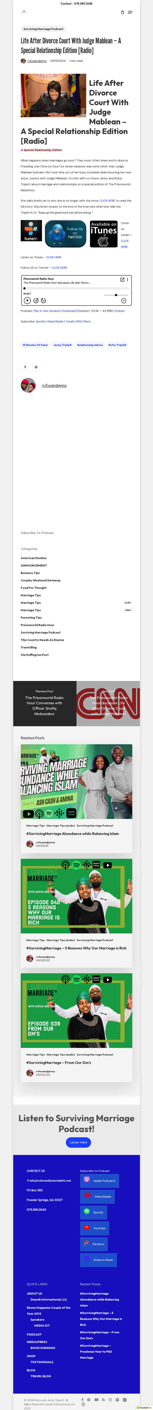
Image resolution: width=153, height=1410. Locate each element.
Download (69, 311)
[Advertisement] (36, 461)
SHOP (31, 1356)
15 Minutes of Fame (35, 345)
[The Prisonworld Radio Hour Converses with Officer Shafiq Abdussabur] (44, 703)
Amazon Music (103, 1260)
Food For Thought (34, 588)
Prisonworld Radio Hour (37, 625)
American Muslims (34, 558)
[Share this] (25, 367)
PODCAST (34, 1334)
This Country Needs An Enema (42, 640)
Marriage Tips (31, 595)
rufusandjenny (37, 61)
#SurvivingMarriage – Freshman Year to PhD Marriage (96, 1351)
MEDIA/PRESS (37, 1342)
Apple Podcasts (104, 1181)
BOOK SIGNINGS (43, 1348)
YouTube (99, 1228)
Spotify (41, 321)
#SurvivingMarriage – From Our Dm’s (99, 1335)
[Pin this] (36, 367)
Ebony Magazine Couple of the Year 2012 (49, 1310)
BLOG (31, 1370)
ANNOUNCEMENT (34, 565)
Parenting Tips (31, 617)
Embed (119, 311)
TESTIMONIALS (42, 1362)
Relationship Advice (90, 345)
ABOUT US (34, 1293)
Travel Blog (29, 647)
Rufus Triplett (117, 345)
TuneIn (69, 321)
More (87, 321)
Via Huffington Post (35, 655)
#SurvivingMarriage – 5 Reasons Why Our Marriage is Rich (101, 1319)
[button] (130, 12)
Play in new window (47, 311)
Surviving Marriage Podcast (43, 29)
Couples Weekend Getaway (41, 580)
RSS (79, 321)
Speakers (37, 1319)
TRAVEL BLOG (41, 1376)
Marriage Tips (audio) (61, 825)
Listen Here (78, 1142)
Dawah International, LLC (49, 1299)
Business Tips (30, 573)
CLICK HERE (107, 201)
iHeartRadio (55, 321)
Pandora (98, 1244)
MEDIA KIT (42, 1325)
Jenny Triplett (63, 345)
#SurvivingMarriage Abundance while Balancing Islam (99, 1299)
